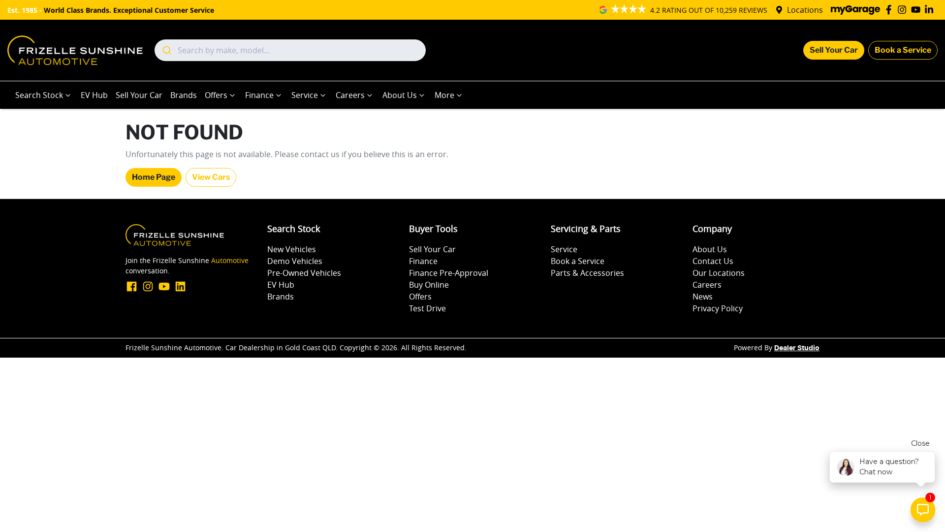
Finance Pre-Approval (448, 272)
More (444, 95)
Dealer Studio (796, 348)
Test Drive (427, 308)
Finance (259, 95)
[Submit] (166, 50)
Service (304, 95)
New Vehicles (291, 249)
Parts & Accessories (587, 272)
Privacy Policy (718, 308)
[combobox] (290, 50)
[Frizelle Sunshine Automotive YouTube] (917, 9)
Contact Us (713, 261)
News (703, 296)
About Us (399, 95)
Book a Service (903, 50)
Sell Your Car (834, 50)
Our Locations (719, 272)
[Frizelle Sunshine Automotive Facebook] (890, 9)
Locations (805, 9)
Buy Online (429, 284)
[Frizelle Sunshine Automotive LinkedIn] (931, 9)
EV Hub (94, 95)
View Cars (211, 177)
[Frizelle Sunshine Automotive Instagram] (904, 9)
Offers (216, 95)
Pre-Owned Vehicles (304, 272)
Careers (350, 95)
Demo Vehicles (294, 261)
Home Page (153, 177)
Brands (183, 95)
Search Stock (39, 95)
